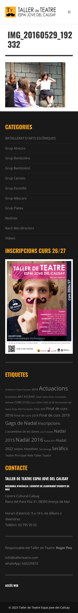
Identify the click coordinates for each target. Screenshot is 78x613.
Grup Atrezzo (15, 148)
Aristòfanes (11, 396)
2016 (35, 389)
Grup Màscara (16, 198)
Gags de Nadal (21, 423)
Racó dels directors (19, 228)
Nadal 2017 (49, 440)
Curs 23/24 (36, 402)
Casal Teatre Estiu (45, 396)
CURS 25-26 (48, 402)
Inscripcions (49, 423)
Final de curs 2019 (54, 415)
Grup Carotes (15, 178)
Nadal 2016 (29, 439)
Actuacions (53, 388)
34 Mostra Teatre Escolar (18, 389)
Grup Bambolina (17, 158)
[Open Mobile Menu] (69, 12)
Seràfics (60, 448)
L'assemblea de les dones (22, 431)
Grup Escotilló (15, 188)
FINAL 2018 (39, 409)
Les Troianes (46, 431)
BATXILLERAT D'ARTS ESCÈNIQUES (30, 138)
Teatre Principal (15, 455)
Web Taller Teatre (39, 455)
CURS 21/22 (22, 402)
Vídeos (10, 238)
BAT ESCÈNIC (26, 397)
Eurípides (28, 409)
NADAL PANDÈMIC (26, 449)
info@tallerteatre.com (21, 557)
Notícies (11, 218)
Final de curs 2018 (26, 415)
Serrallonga (45, 449)
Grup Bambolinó (17, 168)
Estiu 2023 (17, 409)
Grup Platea (14, 208)
